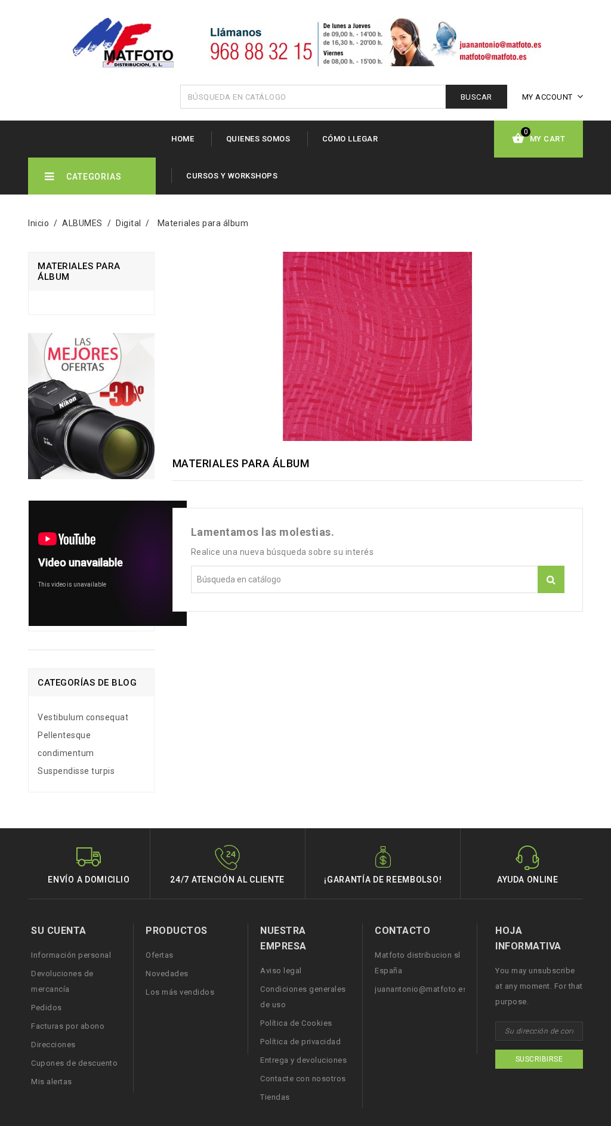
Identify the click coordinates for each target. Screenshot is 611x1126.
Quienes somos (258, 138)
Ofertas (160, 955)
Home (182, 138)
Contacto (402, 930)
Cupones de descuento (74, 1063)
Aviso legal (281, 970)
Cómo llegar (350, 138)
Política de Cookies (296, 1023)
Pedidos (46, 1007)
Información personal (71, 955)
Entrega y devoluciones (303, 1060)
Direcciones (53, 1044)
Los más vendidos (180, 992)
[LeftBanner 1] (91, 410)
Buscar (476, 96)
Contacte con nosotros (303, 1078)
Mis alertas (51, 1081)
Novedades (167, 973)
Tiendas (275, 1097)
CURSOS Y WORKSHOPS (231, 175)
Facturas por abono (67, 1026)
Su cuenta (59, 930)
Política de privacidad (300, 1041)
